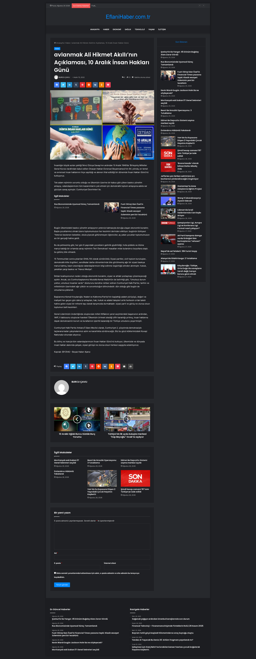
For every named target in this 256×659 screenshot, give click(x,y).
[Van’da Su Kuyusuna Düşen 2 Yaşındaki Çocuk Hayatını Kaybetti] (102, 478)
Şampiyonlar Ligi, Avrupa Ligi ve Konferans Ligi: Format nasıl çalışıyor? (189, 225)
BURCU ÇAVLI (64, 77)
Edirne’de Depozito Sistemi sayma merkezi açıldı (134, 461)
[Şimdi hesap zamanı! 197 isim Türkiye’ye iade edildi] (135, 478)
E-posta (58, 563)
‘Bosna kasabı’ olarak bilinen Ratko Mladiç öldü (188, 166)
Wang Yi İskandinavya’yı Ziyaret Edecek (189, 199)
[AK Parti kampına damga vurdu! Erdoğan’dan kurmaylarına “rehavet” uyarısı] (168, 239)
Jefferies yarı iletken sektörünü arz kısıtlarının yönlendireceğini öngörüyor (180, 177)
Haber (106, 29)
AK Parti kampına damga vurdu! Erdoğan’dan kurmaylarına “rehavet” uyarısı (189, 239)
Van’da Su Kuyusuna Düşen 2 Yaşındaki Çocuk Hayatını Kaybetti (101, 492)
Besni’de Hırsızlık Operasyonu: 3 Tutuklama (102, 461)
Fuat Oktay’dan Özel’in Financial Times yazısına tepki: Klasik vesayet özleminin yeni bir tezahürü (131, 6)
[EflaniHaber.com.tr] (128, 16)
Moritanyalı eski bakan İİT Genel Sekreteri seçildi (66, 461)
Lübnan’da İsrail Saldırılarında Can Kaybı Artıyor (189, 213)
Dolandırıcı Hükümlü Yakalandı (64, 472)
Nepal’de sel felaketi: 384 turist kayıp (179, 251)
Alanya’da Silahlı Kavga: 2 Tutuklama (179, 258)
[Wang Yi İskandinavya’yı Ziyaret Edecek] (168, 202)
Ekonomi (117, 29)
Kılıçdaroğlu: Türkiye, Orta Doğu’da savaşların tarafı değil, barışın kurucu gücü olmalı (189, 269)
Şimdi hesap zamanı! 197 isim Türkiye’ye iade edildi (135, 490)
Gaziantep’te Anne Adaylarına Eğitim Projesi (189, 187)
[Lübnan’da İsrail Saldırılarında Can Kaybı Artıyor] (168, 214)
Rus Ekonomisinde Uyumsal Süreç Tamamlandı (76, 204)
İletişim (162, 29)
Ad (56, 553)
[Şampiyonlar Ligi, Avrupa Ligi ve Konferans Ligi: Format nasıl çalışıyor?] (168, 223)
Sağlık (128, 29)
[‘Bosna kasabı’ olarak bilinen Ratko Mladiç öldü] (168, 167)
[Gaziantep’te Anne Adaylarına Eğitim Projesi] (168, 190)
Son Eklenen (181, 42)
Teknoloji (140, 29)
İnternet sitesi (110, 563)
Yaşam (151, 29)
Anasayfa (94, 29)
